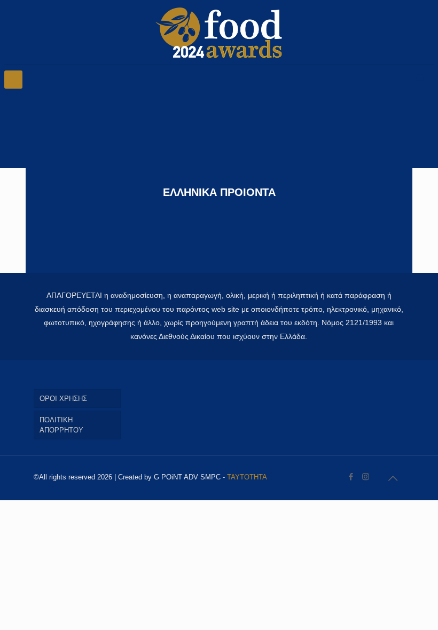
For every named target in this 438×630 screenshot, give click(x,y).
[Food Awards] (218, 32)
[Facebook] (351, 476)
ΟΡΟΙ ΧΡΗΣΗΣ (63, 399)
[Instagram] (365, 476)
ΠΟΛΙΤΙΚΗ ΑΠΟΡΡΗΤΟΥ (61, 425)
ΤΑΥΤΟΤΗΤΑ (247, 477)
